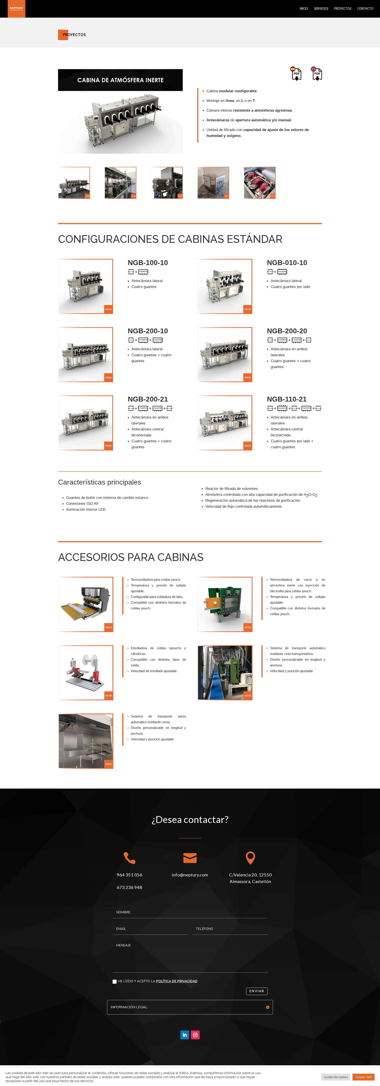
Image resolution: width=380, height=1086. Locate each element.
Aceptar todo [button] (363, 1077)
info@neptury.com (190, 874)
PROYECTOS (342, 9)
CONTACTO (365, 9)
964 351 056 (129, 874)
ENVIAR (256, 991)
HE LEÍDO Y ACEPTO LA (157, 981)
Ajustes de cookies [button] (336, 1077)
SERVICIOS (321, 9)
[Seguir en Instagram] (195, 1035)
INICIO (304, 9)
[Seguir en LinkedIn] (184, 1035)
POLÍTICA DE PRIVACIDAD (176, 981)
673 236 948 (129, 887)
